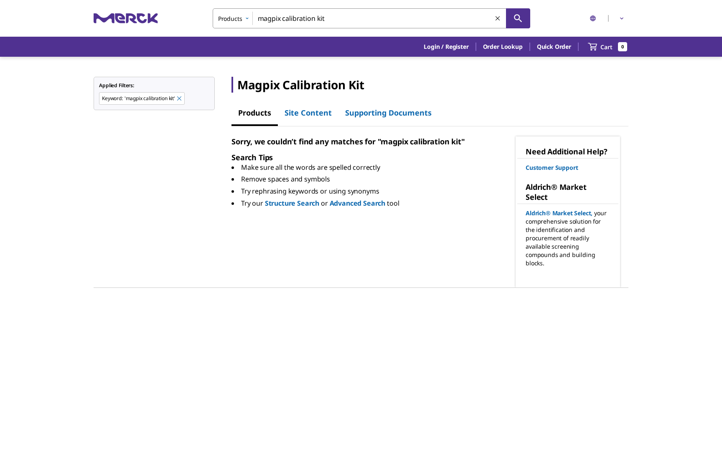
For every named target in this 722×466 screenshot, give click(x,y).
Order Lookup (503, 46)
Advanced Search (358, 203)
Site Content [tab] (308, 113)
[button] (446, 47)
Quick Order (554, 46)
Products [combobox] (230, 19)
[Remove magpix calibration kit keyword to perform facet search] (179, 99)
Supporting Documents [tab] (388, 113)
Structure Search (292, 203)
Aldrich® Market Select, (559, 213)
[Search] (518, 18)
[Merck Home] (126, 18)
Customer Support (552, 167)
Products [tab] (254, 113)
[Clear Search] (498, 18)
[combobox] (371, 18)
